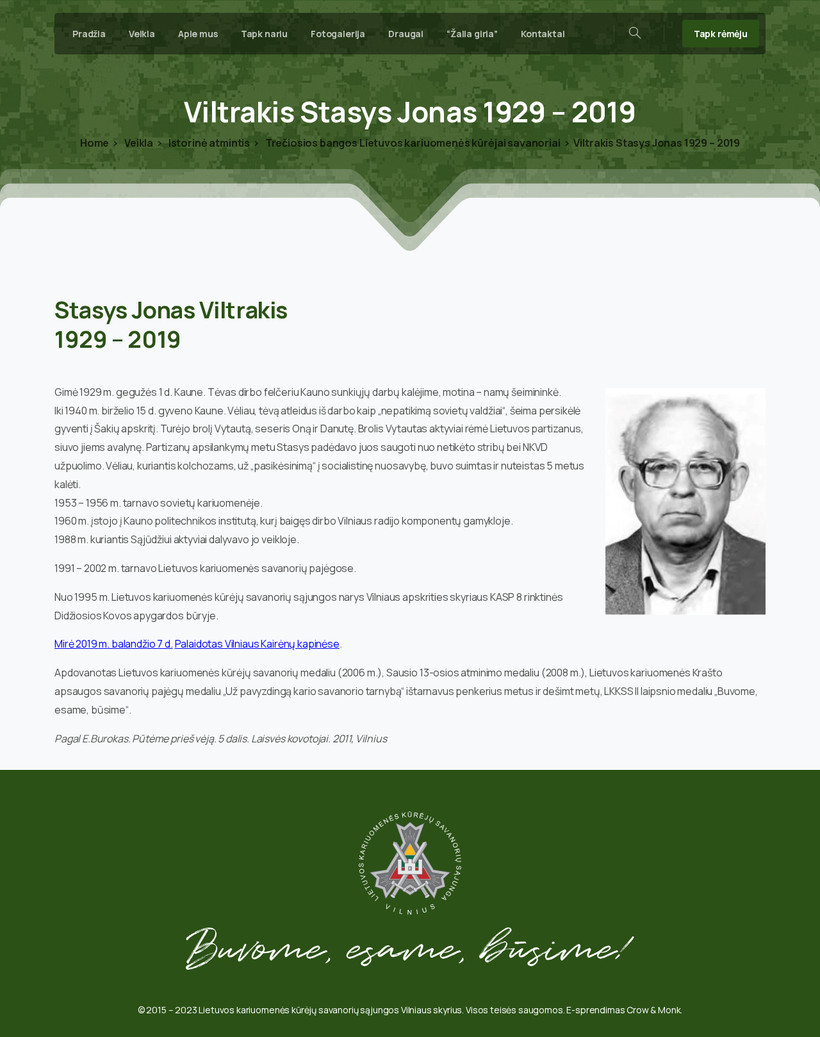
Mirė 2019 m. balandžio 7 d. (113, 644)
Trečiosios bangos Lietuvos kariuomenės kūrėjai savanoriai (412, 143)
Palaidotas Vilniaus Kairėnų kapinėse (257, 644)
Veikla (137, 143)
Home (94, 143)
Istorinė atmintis (208, 143)
